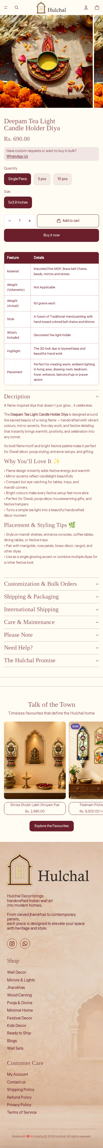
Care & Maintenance (29, 622)
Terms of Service (22, 1112)
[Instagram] (12, 944)
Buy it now (52, 235)
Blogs (12, 1041)
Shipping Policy (20, 1089)
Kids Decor (16, 1025)
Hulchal (60, 1136)
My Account (17, 1074)
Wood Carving (19, 995)
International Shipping (31, 609)
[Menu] (6, 7)
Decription (17, 396)
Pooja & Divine (19, 1003)
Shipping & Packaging (31, 596)
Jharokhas (16, 987)
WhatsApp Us (17, 156)
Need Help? (18, 647)
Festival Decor (19, 1018)
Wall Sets (15, 1048)
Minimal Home (20, 1010)
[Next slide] (93, 768)
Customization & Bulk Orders (40, 584)
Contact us (16, 1082)
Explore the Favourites (51, 826)
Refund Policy (19, 1097)
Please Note (18, 635)
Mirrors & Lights (21, 980)
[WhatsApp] (25, 944)
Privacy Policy (19, 1105)
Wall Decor (16, 972)
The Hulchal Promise (30, 660)
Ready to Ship (19, 1033)
